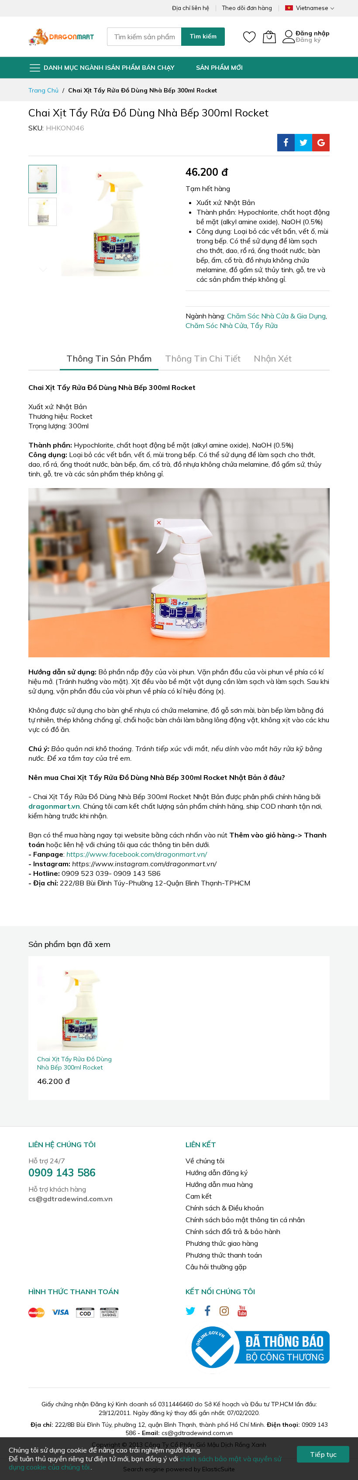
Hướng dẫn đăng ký (217, 1172)
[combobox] (144, 36)
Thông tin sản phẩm (109, 358)
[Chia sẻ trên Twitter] (303, 142)
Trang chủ (43, 90)
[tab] (109, 358)
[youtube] (242, 1312)
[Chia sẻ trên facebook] (286, 142)
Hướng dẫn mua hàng (219, 1184)
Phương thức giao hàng (222, 1243)
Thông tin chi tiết (203, 358)
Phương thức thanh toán (224, 1255)
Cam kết (199, 1196)
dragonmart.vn (54, 806)
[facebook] (207, 1312)
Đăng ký (308, 40)
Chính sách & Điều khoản (225, 1207)
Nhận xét (273, 358)
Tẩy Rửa (264, 325)
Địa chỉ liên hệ (190, 7)
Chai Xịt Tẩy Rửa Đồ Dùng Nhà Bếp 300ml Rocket (74, 1063)
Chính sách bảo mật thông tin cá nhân (245, 1219)
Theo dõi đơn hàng (247, 7)
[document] (179, 1458)
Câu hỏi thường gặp (216, 1266)
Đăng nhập (313, 33)
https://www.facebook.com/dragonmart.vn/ (136, 854)
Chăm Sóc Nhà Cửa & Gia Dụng (276, 315)
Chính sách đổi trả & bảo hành (233, 1231)
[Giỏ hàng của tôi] (269, 36)
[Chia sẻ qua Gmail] (321, 142)
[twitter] (191, 1312)
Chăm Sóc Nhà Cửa (216, 325)
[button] (42, 212)
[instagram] (224, 1312)
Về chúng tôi (205, 1160)
